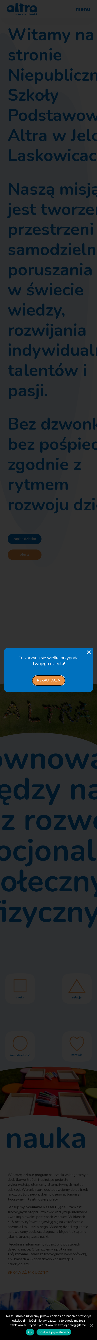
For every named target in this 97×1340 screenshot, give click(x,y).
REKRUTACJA (48, 680)
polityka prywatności (54, 1332)
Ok (30, 1332)
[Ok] (91, 1325)
